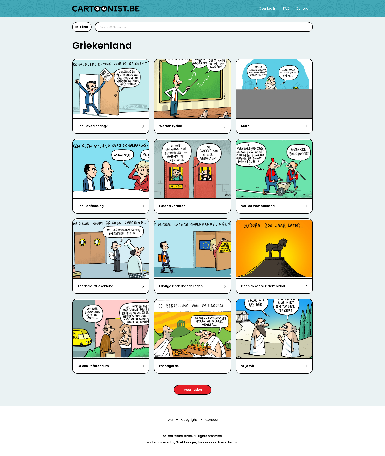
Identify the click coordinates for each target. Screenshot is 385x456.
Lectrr (233, 442)
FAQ (286, 8)
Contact (303, 8)
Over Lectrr (268, 8)
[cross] (307, 26)
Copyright (189, 419)
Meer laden (192, 389)
